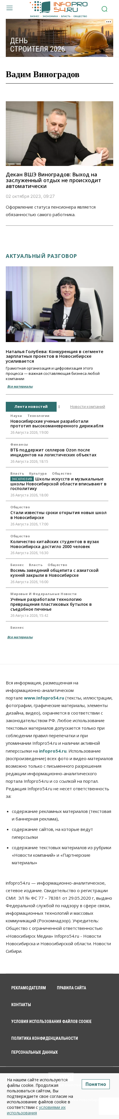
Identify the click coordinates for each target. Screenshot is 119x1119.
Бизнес (17, 564)
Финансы (19, 444)
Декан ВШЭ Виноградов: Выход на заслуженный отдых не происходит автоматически (53, 180)
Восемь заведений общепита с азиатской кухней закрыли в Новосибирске (54, 572)
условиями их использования (36, 1110)
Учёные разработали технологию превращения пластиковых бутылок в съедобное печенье (51, 604)
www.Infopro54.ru (44, 698)
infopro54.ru (52, 751)
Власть (17, 473)
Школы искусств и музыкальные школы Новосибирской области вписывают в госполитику (58, 483)
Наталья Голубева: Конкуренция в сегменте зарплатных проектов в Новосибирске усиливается (54, 356)
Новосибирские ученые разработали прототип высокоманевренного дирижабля (56, 423)
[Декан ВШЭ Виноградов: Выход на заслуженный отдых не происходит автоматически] (59, 133)
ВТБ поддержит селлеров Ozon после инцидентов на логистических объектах (53, 452)
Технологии (38, 415)
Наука (16, 415)
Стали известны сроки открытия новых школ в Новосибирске (58, 515)
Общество (61, 473)
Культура (38, 473)
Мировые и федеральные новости (43, 593)
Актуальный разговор (41, 255)
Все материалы (20, 386)
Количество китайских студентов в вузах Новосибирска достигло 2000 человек (54, 544)
